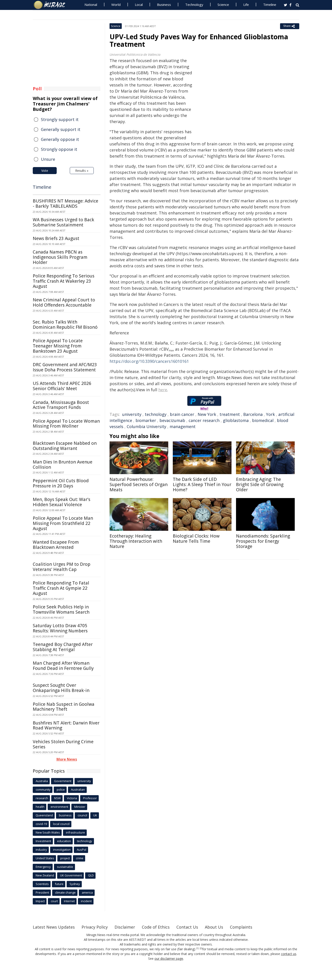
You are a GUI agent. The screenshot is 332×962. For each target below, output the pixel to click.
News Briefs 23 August (56, 238)
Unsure (48, 159)
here (162, 389)
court (54, 901)
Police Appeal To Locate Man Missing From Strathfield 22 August (63, 523)
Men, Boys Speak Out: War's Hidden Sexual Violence (61, 502)
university (131, 414)
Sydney (75, 884)
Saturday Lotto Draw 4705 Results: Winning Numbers (60, 628)
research (42, 798)
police (61, 789)
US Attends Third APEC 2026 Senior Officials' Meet (62, 385)
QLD (91, 875)
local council (61, 824)
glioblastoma (236, 420)
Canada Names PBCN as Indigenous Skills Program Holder (60, 257)
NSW (57, 798)
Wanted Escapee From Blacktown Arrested (56, 544)
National (90, 4)
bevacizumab (172, 420)
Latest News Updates (54, 927)
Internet (69, 901)
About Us (214, 927)
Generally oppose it (60, 139)
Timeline (269, 4)
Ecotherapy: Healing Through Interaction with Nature (136, 541)
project (65, 858)
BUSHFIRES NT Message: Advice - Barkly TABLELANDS (65, 203)
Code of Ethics (156, 927)
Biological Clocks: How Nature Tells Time (196, 538)
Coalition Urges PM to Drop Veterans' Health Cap (61, 566)
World (116, 4)
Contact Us (187, 927)
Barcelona (253, 414)
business (65, 815)
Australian (78, 789)
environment (59, 807)
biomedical (263, 420)
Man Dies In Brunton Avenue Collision (62, 464)
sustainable (65, 867)
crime (79, 858)
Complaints (241, 927)
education (64, 841)
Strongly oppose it (59, 149)
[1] (197, 948)
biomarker (146, 420)
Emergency (43, 867)
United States (45, 858)
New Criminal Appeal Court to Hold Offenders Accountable (64, 302)
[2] (201, 948)
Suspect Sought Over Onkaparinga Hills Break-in (61, 687)
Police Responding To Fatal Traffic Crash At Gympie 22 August (61, 588)
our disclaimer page (168, 958)
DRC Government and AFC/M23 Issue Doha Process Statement (65, 367)
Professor (90, 798)
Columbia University (146, 426)
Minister (79, 807)
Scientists (42, 884)
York (270, 414)
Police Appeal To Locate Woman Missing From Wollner (66, 423)
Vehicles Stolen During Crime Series (63, 744)
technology (155, 414)
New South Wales (48, 832)
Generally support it (60, 129)
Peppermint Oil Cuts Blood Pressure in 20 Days (61, 483)
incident (86, 901)
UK (95, 815)
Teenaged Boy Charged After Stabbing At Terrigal (63, 646)
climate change (65, 892)
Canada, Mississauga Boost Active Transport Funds (61, 404)
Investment (43, 841)
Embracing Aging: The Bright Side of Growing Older (259, 484)
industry (41, 850)
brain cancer (182, 414)
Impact (40, 901)
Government (62, 781)
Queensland (44, 815)
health (40, 807)
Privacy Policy (95, 927)
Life (246, 4)
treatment (230, 414)
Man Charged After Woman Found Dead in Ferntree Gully (63, 665)
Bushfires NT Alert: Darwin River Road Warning (66, 725)
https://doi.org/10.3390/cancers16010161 (149, 361)
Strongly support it (60, 119)
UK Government (71, 875)
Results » (81, 170)
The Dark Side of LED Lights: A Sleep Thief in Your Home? (202, 484)
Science (223, 4)
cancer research (204, 420)
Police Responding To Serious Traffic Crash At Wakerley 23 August (63, 281)
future (59, 884)
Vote (44, 170)
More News (66, 759)
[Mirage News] (51, 5)
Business (164, 4)
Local (139, 4)
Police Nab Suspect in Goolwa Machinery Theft (63, 706)
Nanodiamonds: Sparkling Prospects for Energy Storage (263, 541)
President (42, 892)
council (82, 815)
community (43, 789)
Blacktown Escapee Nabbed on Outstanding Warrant (65, 445)
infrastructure (75, 832)
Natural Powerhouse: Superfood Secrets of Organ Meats (139, 484)
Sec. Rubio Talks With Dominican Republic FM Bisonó (65, 324)
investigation (62, 850)
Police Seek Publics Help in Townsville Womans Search (61, 609)
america (87, 892)
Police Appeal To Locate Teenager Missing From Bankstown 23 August (58, 346)
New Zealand (45, 875)
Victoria (72, 798)
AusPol (81, 850)
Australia (42, 781)
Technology (194, 4)
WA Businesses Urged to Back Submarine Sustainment (63, 222)
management (183, 426)
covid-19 (41, 824)
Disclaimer (125, 927)
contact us (288, 954)
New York (207, 414)
